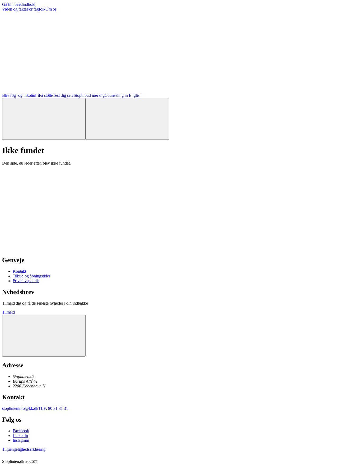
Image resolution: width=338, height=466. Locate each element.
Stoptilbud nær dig (89, 95)
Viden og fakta (14, 9)
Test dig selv (63, 95)
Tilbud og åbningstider (31, 276)
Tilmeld (8, 312)
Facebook (21, 431)
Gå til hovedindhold (18, 4)
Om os (51, 9)
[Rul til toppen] (44, 336)
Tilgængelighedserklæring (23, 449)
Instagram (21, 440)
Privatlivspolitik (26, 280)
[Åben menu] (127, 119)
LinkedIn (20, 435)
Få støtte (46, 95)
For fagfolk (36, 9)
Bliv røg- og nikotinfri (20, 95)
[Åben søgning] (44, 119)
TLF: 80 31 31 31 (53, 408)
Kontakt (19, 271)
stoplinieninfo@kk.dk (20, 408)
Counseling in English (123, 95)
